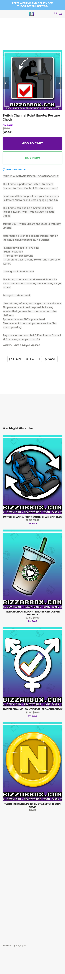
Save (51, 359)
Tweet (34, 359)
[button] (6, 83)
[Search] (55, 13)
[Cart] (61, 13)
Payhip (19, 945)
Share (16, 359)
